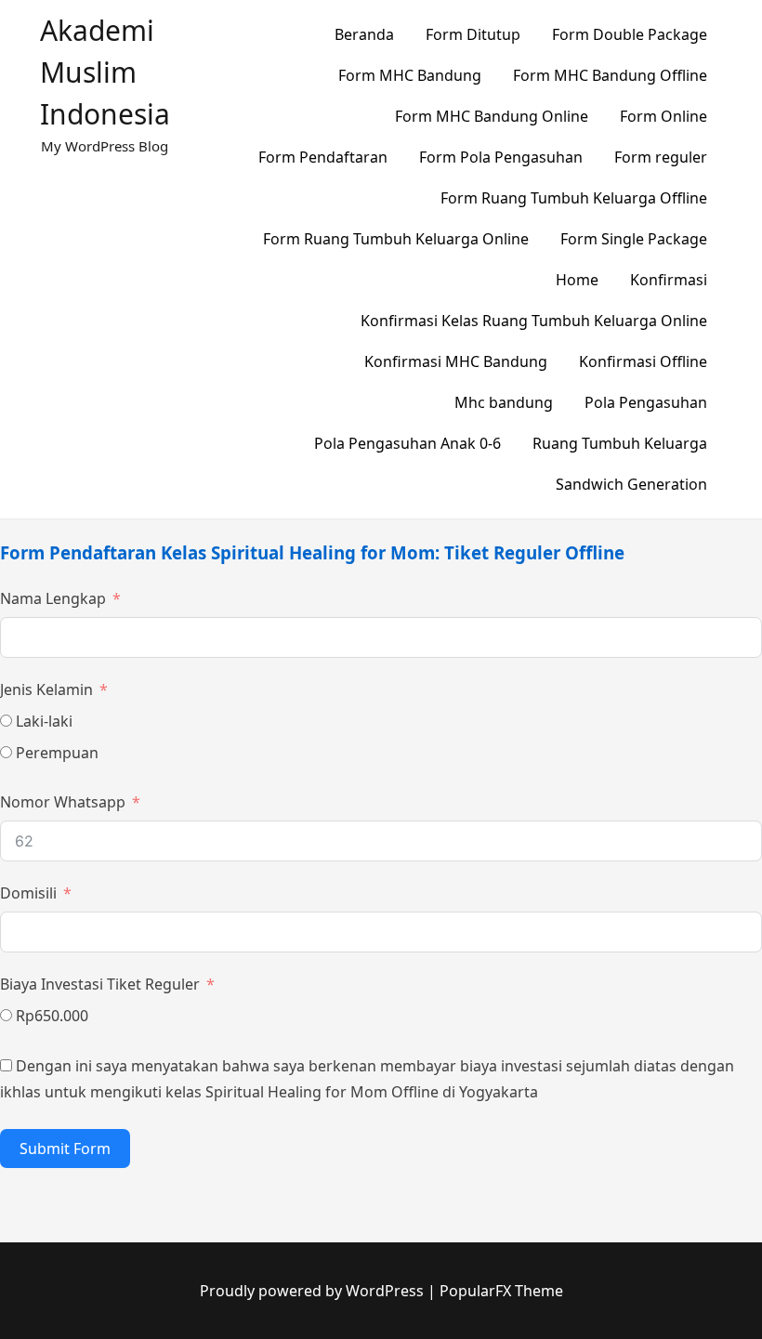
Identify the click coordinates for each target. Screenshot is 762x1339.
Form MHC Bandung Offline (610, 75)
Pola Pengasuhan (646, 402)
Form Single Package (633, 239)
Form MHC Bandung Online (491, 116)
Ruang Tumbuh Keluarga (619, 443)
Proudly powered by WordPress (313, 1290)
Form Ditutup (473, 34)
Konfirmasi (668, 279)
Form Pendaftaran (323, 157)
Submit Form (65, 1148)
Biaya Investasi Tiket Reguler (100, 984)
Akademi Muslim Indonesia (105, 72)
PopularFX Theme (501, 1290)
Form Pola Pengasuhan (501, 157)
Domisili (28, 893)
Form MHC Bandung (409, 75)
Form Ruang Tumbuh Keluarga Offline (573, 198)
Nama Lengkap (53, 598)
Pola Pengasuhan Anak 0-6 (407, 443)
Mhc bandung (503, 402)
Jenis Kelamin (46, 689)
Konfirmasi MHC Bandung (455, 361)
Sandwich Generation (631, 484)
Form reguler (660, 157)
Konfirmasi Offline (643, 361)
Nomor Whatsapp (62, 802)
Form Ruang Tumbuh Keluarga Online (396, 239)
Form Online (663, 116)
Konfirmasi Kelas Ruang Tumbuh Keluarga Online (534, 320)
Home (577, 279)
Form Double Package (629, 34)
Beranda (364, 34)
